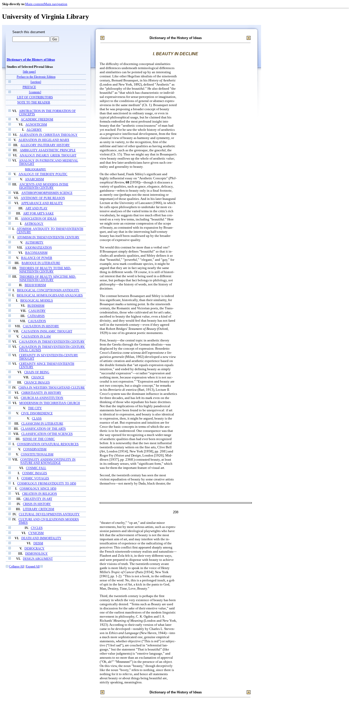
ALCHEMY (34, 130)
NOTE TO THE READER (33, 102)
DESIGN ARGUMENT (38, 559)
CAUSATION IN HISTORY (41, 326)
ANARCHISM (34, 179)
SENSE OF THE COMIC (39, 439)
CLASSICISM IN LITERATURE (42, 423)
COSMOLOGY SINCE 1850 (38, 488)
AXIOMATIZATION (38, 247)
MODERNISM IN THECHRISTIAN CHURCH (49, 403)
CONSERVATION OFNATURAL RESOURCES (48, 444)
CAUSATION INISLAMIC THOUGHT (46, 331)
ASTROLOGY (33, 224)
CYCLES (37, 528)
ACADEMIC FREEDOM (37, 119)
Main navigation (55, 4)
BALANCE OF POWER (36, 258)
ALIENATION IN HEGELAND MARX (44, 140)
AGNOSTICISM (36, 124)
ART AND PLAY (36, 208)
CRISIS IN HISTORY (37, 504)
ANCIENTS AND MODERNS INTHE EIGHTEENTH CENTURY (43, 186)
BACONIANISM (36, 253)
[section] (36, 82)
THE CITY (35, 408)
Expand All (33, 566)
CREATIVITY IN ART (37, 499)
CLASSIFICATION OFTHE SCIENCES (47, 434)
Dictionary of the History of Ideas (31, 59)
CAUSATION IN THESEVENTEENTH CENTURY (52, 341)
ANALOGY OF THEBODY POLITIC (43, 174)
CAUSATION (37, 321)
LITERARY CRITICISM (38, 509)
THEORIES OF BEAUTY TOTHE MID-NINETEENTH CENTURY (45, 270)
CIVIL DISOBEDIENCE (37, 413)
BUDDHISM (35, 306)
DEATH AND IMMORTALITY (41, 538)
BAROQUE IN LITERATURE (41, 263)
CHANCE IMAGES (37, 382)
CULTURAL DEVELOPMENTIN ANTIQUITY (49, 514)
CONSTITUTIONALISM (37, 454)
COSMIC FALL (36, 468)
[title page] (29, 71)
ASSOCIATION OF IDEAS (39, 218)
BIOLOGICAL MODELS (36, 300)
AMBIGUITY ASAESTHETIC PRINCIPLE (48, 150)
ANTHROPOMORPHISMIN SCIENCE (46, 193)
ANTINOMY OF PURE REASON (43, 198)
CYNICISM (36, 533)
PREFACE (29, 87)
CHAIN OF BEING (36, 372)
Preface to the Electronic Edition (36, 77)
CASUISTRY (37, 311)
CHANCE (37, 377)
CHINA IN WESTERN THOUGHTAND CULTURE (52, 387)
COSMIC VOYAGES (35, 478)
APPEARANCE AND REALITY (42, 203)
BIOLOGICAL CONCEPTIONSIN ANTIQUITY (48, 290)
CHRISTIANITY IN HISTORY (41, 393)
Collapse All (16, 566)
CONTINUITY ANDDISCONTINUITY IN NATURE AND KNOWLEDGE (48, 461)
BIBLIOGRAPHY (35, 169)
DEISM (38, 543)
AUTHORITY (34, 242)
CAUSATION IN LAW (36, 336)
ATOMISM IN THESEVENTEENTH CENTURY (48, 237)
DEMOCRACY (34, 548)
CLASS (37, 418)
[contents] (35, 92)
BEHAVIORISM (35, 285)
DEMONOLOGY (36, 553)
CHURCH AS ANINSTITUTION (42, 398)
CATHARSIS (36, 316)
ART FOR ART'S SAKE (38, 213)
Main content (34, 4)
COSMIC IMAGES (34, 473)
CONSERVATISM (35, 449)
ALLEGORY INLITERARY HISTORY (45, 145)
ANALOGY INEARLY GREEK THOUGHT (48, 155)
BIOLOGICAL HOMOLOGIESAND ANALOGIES (50, 295)
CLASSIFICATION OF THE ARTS (43, 429)
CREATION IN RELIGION (39, 494)
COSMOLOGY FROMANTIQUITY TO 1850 (46, 483)
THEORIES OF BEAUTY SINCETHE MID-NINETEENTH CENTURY (47, 278)
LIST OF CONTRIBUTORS (35, 97)
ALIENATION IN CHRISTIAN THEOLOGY (49, 135)
